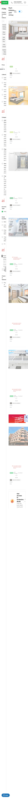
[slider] (2, 67)
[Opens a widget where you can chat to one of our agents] (5, 795)
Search (5, 2)
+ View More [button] (3, 58)
